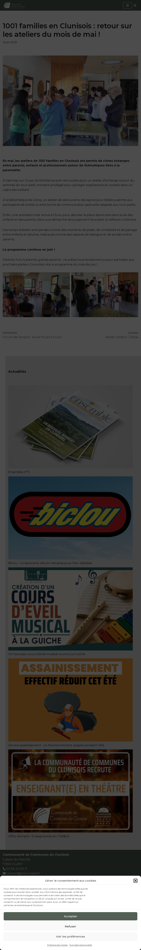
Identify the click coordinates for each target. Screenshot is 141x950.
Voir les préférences (70, 936)
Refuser (70, 926)
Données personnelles (80, 945)
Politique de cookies (57, 945)
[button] (135, 881)
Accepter (70, 916)
